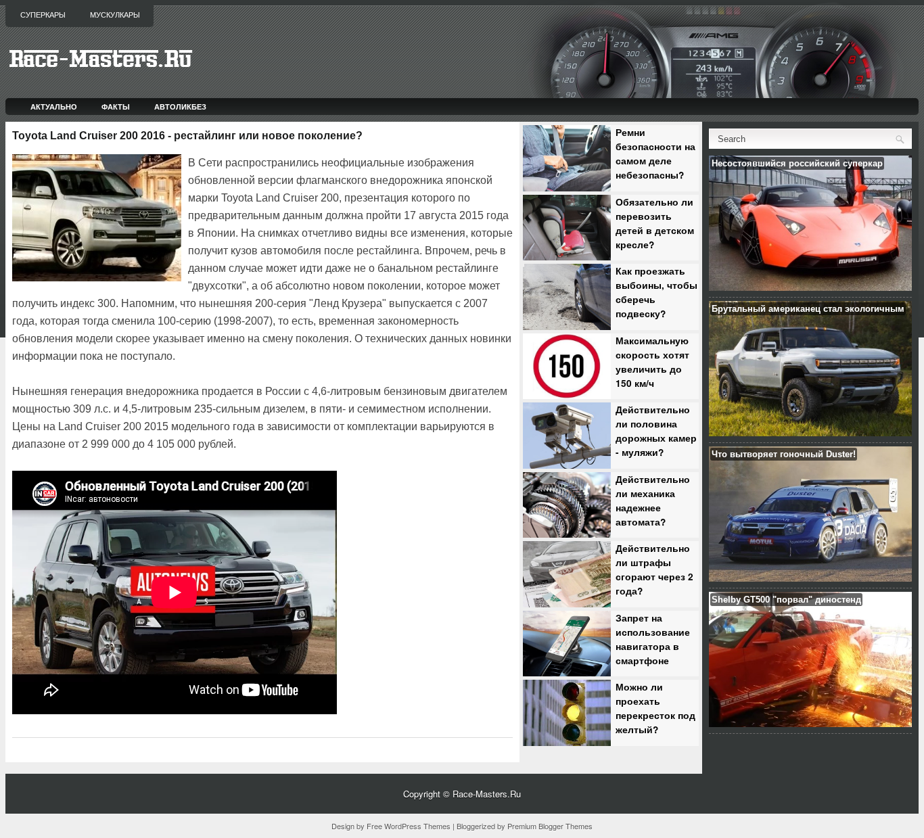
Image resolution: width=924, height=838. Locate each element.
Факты (115, 106)
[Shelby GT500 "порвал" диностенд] (810, 723)
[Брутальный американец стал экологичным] (810, 432)
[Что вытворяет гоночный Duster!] (810, 578)
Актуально (53, 106)
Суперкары (43, 15)
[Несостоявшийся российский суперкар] (810, 287)
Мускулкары (115, 15)
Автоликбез (180, 106)
